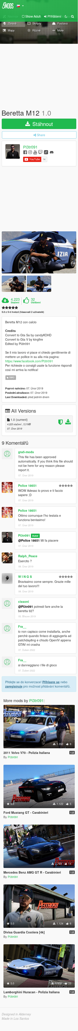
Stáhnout (42, 123)
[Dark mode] (66, 16)
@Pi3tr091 (25, 606)
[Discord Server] (51, 152)
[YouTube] (35, 152)
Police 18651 (27, 485)
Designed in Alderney (16, 1014)
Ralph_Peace (27, 556)
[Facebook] (25, 152)
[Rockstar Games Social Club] (46, 152)
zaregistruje (13, 686)
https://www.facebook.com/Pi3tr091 (29, 361)
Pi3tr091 (30, 147)
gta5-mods (26, 452)
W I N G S (25, 576)
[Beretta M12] (39, 252)
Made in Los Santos (15, 1018)
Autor (35, 535)
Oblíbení (36, 302)
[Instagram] (30, 152)
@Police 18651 (29, 540)
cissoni (23, 601)
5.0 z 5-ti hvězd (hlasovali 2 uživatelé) (23, 312)
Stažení (15, 302)
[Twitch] (40, 152)
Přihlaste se (51, 682)
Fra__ (22, 626)
